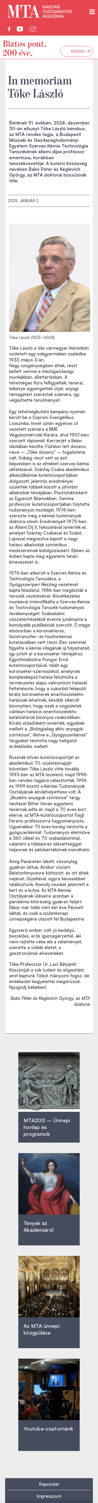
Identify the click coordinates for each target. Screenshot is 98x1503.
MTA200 (80, 51)
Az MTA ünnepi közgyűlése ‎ (42, 1329)
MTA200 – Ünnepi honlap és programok (47, 1127)
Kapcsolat (49, 1484)
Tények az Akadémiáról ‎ (38, 1226)
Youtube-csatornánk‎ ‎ (48, 1428)
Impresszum (49, 1496)
